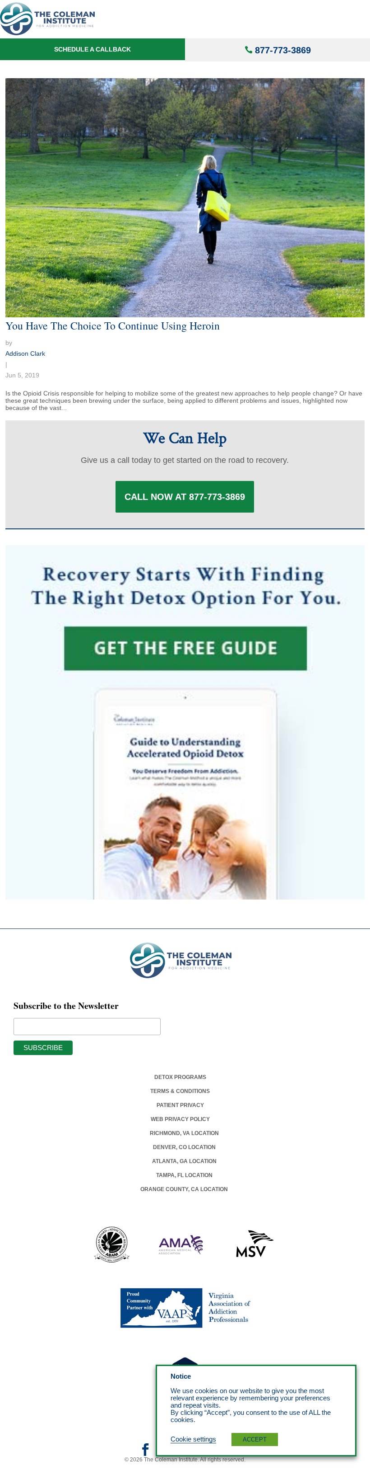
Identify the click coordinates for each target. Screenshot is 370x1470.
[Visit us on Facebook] (145, 1452)
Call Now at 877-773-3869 (185, 497)
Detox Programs (180, 1077)
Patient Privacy (180, 1105)
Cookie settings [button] (193, 1439)
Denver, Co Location (184, 1147)
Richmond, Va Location (184, 1133)
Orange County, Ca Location (184, 1189)
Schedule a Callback (92, 49)
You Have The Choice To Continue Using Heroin (112, 325)
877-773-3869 (283, 50)
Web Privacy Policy (180, 1119)
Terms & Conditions (180, 1091)
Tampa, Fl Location (184, 1175)
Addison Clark (25, 353)
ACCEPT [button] (255, 1439)
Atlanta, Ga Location (184, 1161)
